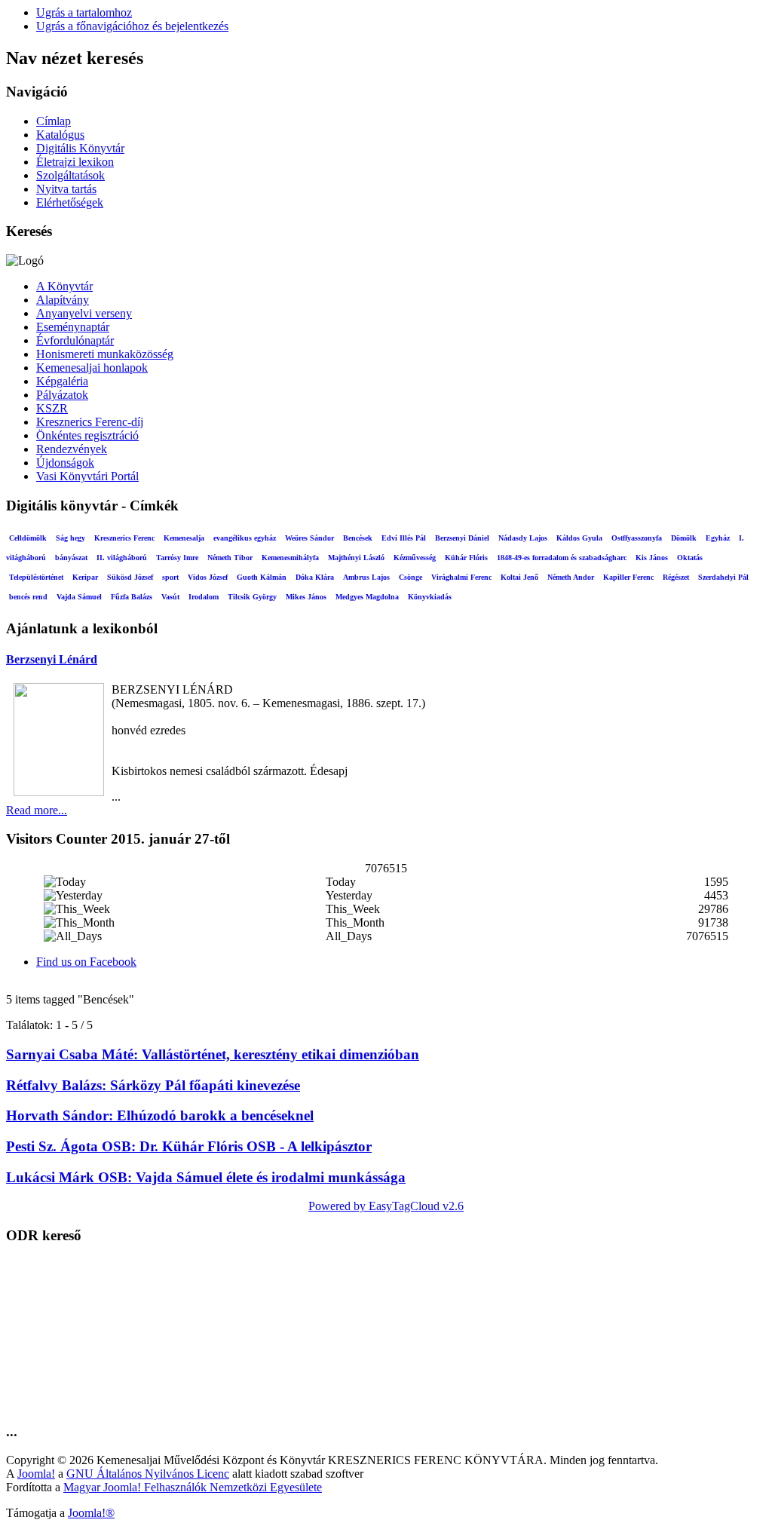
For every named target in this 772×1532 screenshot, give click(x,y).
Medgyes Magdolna (367, 597)
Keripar (85, 577)
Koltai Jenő (519, 577)
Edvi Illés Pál (403, 538)
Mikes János (306, 597)
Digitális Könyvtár (80, 148)
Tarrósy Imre (177, 557)
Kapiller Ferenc (628, 577)
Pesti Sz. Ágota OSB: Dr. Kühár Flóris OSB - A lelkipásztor (189, 1146)
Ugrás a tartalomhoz (84, 12)
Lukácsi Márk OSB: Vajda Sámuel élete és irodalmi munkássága (206, 1177)
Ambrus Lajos (366, 577)
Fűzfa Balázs (131, 597)
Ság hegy (70, 538)
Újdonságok (65, 462)
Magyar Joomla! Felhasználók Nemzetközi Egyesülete (192, 1487)
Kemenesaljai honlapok (92, 367)
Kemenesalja (184, 538)
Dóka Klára (315, 577)
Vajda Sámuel (79, 597)
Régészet (676, 577)
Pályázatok (62, 394)
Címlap (53, 121)
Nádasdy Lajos (522, 538)
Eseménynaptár (72, 326)
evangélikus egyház (244, 538)
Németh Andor (570, 577)
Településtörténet (36, 577)
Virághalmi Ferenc (461, 577)
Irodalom (203, 597)
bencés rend (28, 597)
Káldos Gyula (579, 538)
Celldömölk (28, 538)
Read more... (36, 810)
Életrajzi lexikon (75, 161)
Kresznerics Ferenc (124, 538)
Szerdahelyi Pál (723, 577)
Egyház (718, 538)
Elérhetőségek (69, 202)
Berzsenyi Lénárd (51, 659)
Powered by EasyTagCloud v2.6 (386, 1206)
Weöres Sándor (309, 538)
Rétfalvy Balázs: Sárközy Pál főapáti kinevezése (153, 1085)
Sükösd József (130, 577)
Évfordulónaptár (75, 340)
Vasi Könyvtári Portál (87, 476)
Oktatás (690, 557)
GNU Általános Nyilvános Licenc (147, 1473)
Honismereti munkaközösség (104, 354)
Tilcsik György (252, 597)
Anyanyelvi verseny (84, 313)
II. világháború (121, 557)
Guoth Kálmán (261, 577)
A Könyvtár (64, 286)
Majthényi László (356, 557)
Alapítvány (62, 299)
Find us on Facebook (86, 961)
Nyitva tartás (66, 188)
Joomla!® (91, 1512)
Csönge (410, 577)
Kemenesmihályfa (290, 557)
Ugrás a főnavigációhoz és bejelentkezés (132, 26)
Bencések (357, 538)
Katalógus (60, 134)
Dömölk (684, 538)
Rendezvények (71, 449)
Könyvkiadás (430, 597)
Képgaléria (62, 381)
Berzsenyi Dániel (462, 538)
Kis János (652, 557)
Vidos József (208, 577)
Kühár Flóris (466, 557)
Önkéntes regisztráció (87, 435)
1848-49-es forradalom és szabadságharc (561, 557)
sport (170, 577)
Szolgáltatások (70, 175)
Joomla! (36, 1473)
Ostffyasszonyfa (636, 538)
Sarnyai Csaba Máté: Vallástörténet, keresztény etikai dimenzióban (212, 1054)
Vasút (170, 597)
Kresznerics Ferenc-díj (89, 421)
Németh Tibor (230, 557)
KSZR (52, 408)
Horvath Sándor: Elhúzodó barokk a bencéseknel (160, 1115)
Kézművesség (415, 557)
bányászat (71, 557)
